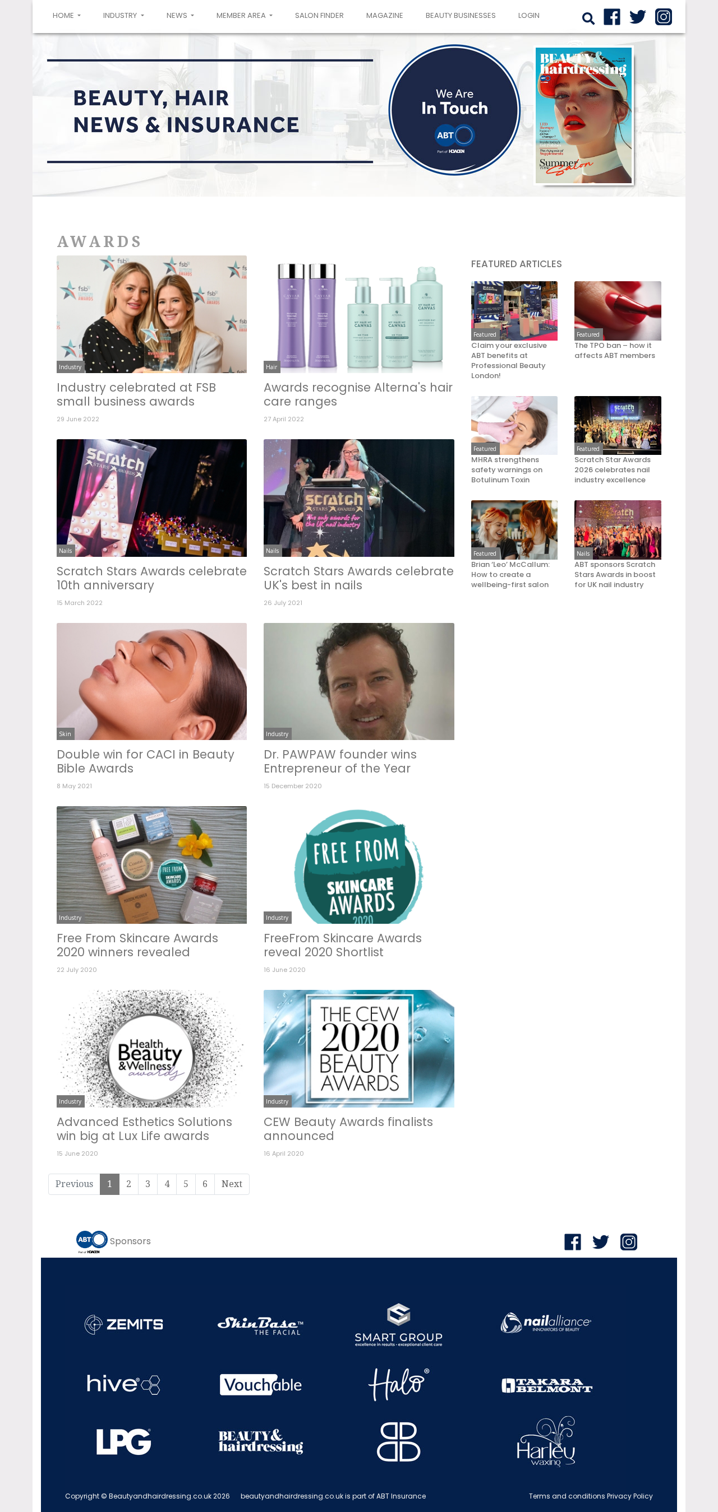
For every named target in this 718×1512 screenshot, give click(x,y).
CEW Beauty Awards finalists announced (348, 1129)
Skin (65, 734)
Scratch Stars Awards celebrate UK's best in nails (359, 578)
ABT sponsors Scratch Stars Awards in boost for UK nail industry (615, 575)
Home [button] (69, 15)
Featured (484, 335)
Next (232, 1184)
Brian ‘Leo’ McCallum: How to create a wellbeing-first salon (510, 575)
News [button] (178, 15)
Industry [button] (121, 15)
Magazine (384, 15)
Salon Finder (319, 15)
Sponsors (130, 1241)
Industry (70, 367)
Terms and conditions (567, 1496)
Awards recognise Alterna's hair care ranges (358, 394)
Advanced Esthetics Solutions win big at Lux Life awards (144, 1129)
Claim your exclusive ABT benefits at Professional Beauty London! (509, 361)
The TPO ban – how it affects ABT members (614, 351)
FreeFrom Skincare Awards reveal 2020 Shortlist (343, 945)
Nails (65, 551)
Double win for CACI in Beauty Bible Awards (145, 761)
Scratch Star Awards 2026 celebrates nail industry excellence (612, 470)
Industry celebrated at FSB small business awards (136, 394)
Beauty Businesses (461, 15)
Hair (271, 367)
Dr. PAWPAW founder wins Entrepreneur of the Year (340, 761)
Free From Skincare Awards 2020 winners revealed (137, 945)
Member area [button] (242, 15)
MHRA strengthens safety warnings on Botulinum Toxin (506, 470)
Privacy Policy (630, 1496)
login (529, 15)
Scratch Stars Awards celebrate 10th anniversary (152, 578)
